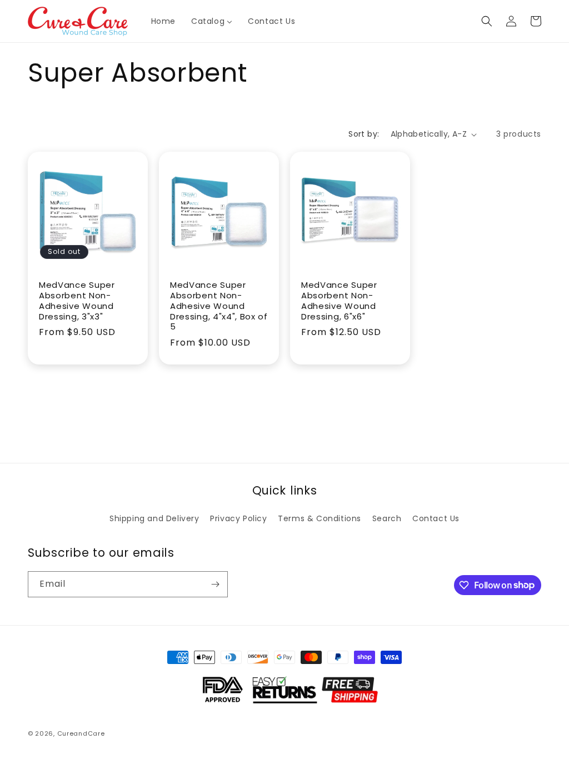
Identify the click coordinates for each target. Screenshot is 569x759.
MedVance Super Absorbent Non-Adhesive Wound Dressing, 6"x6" (339, 301)
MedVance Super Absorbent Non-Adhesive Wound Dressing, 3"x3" (77, 301)
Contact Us (436, 518)
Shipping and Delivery (154, 518)
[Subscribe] (215, 584)
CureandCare (81, 733)
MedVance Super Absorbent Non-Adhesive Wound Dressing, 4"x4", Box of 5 (219, 306)
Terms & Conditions (319, 518)
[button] (487, 21)
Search (387, 518)
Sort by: (363, 133)
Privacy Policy (238, 518)
